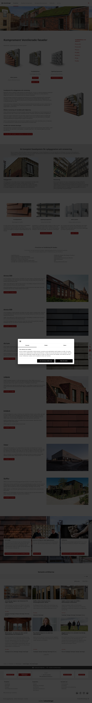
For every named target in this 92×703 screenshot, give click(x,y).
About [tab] (64, 345)
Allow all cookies (64, 360)
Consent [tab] (27, 345)
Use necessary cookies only (46, 360)
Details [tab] (46, 345)
